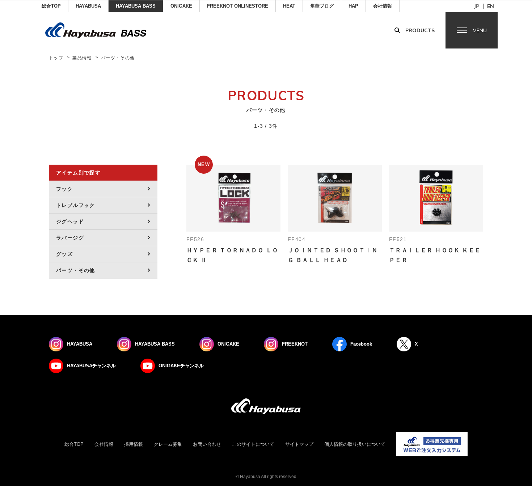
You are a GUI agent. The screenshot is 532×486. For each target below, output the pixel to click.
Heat (289, 6)
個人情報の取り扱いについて (354, 444)
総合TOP (51, 6)
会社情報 (382, 6)
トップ (56, 58)
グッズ (64, 254)
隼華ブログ (322, 6)
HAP (353, 6)
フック (64, 189)
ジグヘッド (70, 221)
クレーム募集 (168, 444)
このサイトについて (253, 444)
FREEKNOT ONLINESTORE (237, 6)
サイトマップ (299, 444)
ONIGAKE (181, 6)
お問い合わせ (207, 444)
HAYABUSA (88, 6)
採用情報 (133, 444)
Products (420, 30)
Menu (480, 30)
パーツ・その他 (75, 270)
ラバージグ (70, 238)
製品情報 (82, 58)
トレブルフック (75, 205)
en (490, 6)
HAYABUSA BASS (136, 6)
